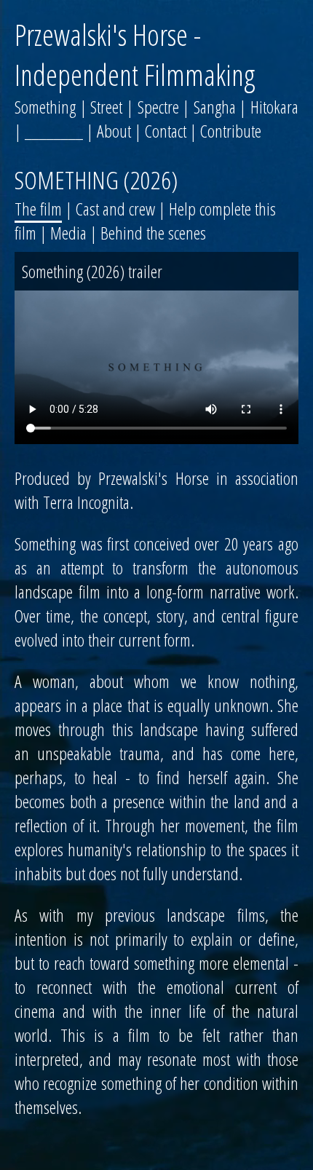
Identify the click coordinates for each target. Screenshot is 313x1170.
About (114, 131)
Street (106, 107)
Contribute (230, 131)
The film (38, 209)
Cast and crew (115, 209)
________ (54, 131)
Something (45, 107)
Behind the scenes (153, 233)
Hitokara (274, 107)
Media (68, 233)
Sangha (215, 107)
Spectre (158, 107)
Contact (165, 131)
